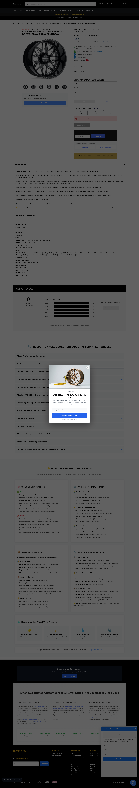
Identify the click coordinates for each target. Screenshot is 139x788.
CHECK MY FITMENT (69, 415)
